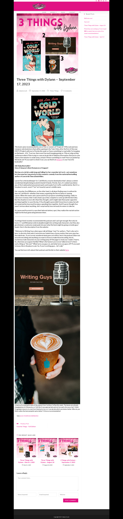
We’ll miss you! (88, 18)
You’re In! (87, 22)
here (67, 250)
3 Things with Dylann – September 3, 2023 (68, 461)
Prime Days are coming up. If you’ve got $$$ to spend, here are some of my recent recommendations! (95, 31)
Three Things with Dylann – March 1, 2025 (26, 461)
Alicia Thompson (25, 416)
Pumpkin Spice (34, 416)
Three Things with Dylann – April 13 (94, 37)
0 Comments (67, 91)
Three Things (54, 91)
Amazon (59, 160)
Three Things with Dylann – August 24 (47, 461)
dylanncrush (23, 91)
